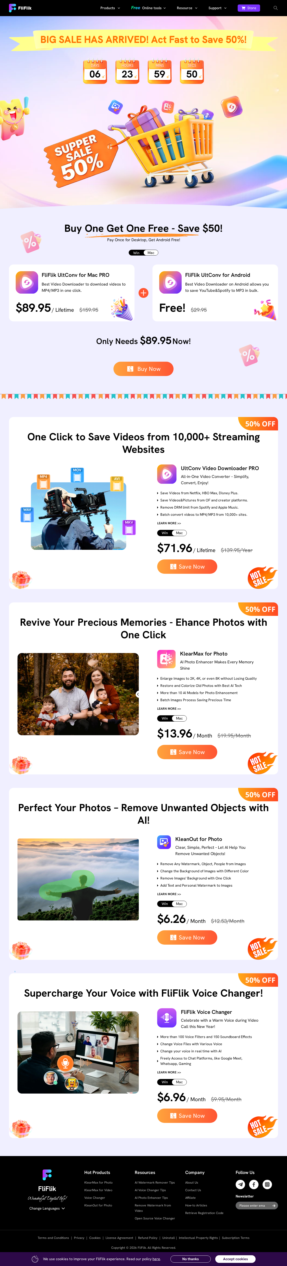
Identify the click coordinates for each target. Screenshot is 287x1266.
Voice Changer (94, 1198)
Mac (151, 252)
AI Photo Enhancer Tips (151, 1198)
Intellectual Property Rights (198, 1238)
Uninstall (168, 1238)
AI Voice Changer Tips (150, 1190)
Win (136, 253)
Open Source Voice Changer (155, 1218)
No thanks (190, 1259)
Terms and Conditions (53, 1238)
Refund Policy (147, 1238)
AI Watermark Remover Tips (155, 1182)
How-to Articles (196, 1205)
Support (215, 8)
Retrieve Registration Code (204, 1213)
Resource (185, 8)
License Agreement (119, 1238)
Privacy (79, 1238)
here (156, 1259)
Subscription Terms (236, 1238)
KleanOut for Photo (98, 1205)
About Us (191, 1182)
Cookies (95, 1238)
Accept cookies (235, 1259)
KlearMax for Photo (98, 1182)
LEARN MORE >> (169, 523)
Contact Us (193, 1190)
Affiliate (190, 1198)
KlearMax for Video (98, 1190)
